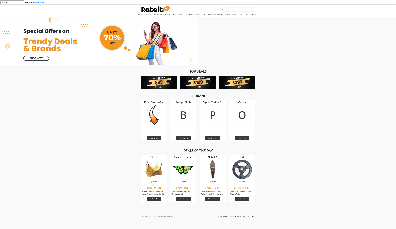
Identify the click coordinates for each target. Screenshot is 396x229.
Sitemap (245, 216)
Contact (252, 216)
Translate (41, 2)
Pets (204, 15)
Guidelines (226, 216)
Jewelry (148, 15)
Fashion (140, 15)
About (219, 216)
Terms (233, 216)
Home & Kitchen (178, 15)
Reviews (254, 15)
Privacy (239, 216)
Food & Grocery (244, 15)
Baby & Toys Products (215, 15)
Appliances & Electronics (162, 15)
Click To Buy (153, 138)
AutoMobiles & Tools (193, 15)
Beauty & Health (230, 15)
